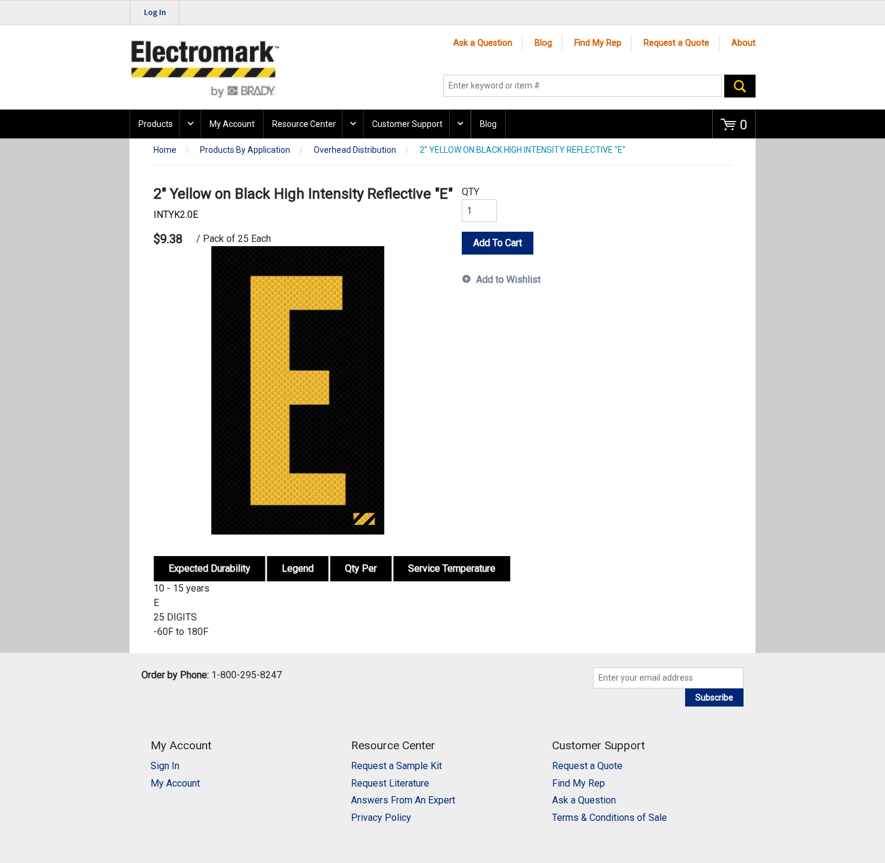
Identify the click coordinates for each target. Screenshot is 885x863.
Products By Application (245, 150)
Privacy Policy (381, 817)
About (743, 43)
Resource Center (304, 124)
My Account (232, 124)
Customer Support (407, 124)
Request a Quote (676, 43)
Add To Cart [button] (497, 243)
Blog (543, 43)
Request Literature (390, 783)
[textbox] (582, 86)
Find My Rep (597, 43)
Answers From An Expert (403, 800)
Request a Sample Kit (396, 766)
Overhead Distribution (355, 150)
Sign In (165, 766)
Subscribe (714, 697)
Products (155, 124)
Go (740, 86)
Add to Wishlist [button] (508, 279)
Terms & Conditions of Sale (609, 817)
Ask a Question (482, 43)
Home (165, 150)
